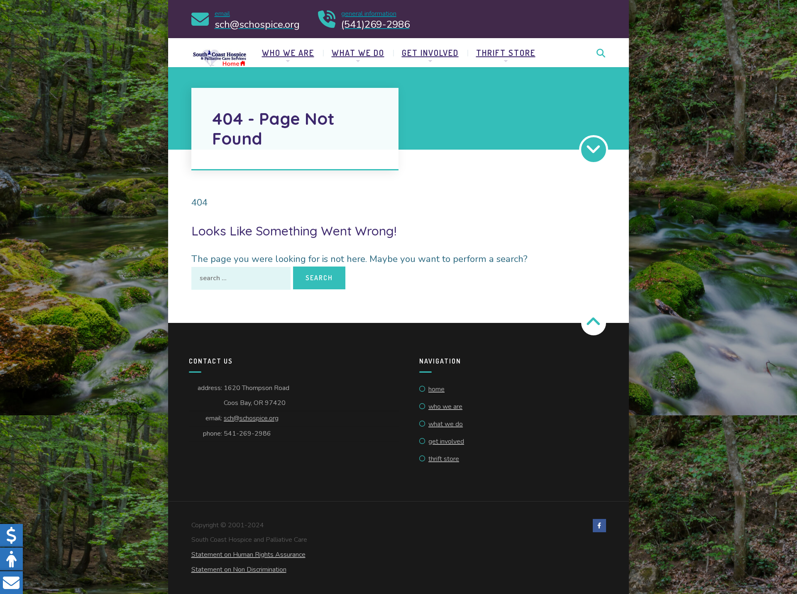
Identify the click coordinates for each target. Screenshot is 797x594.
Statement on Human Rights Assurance (248, 554)
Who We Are (288, 52)
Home (436, 389)
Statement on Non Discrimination (238, 569)
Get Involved (430, 52)
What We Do (358, 52)
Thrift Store (505, 52)
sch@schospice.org (251, 418)
